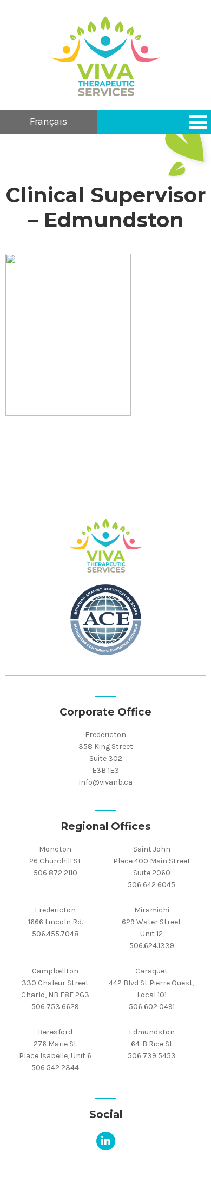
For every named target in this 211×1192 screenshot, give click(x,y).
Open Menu (198, 122)
